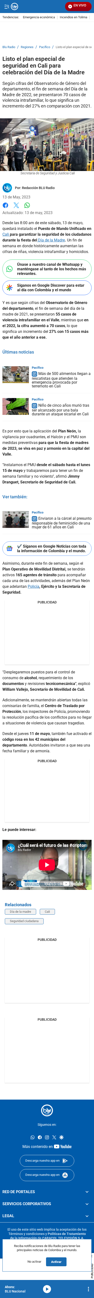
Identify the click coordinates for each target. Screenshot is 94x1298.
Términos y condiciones (26, 1234)
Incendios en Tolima (73, 17)
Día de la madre (20, 911)
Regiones (27, 47)
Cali (6, 234)
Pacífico (44, 47)
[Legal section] (87, 1216)
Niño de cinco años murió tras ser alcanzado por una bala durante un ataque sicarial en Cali (60, 409)
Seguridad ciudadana (24, 921)
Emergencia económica (39, 17)
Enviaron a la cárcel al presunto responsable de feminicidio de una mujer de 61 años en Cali (62, 522)
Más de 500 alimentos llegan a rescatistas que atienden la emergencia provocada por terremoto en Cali (61, 379)
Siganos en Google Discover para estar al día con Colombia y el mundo (50, 287)
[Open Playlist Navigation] (88, 1289)
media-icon (47, 1289)
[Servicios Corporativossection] (87, 1204)
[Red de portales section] (87, 1192)
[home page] (47, 1110)
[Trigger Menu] (6, 6)
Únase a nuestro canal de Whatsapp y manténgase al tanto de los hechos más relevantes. (51, 269)
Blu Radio (8, 47)
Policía (33, 586)
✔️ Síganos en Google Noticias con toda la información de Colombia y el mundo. (51, 548)
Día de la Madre (51, 240)
